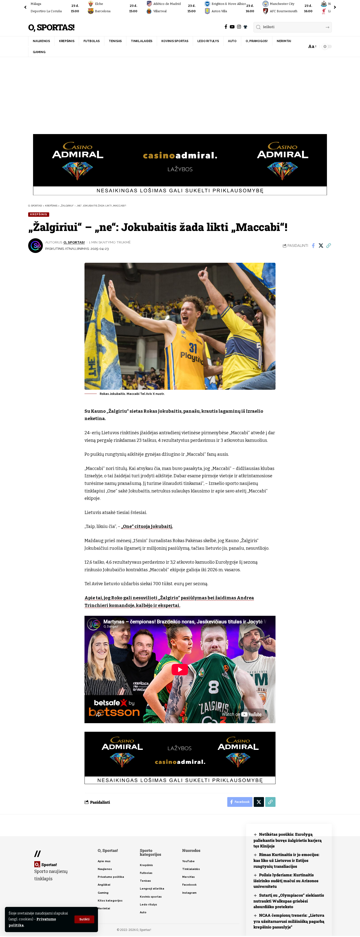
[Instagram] (239, 27)
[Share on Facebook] (313, 246)
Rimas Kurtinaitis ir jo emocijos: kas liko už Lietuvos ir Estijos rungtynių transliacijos (286, 860)
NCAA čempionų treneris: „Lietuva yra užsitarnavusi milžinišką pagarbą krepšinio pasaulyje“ (288, 921)
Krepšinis (38, 214)
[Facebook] (225, 27)
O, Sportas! (51, 27)
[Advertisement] (180, 93)
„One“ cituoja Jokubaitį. (147, 526)
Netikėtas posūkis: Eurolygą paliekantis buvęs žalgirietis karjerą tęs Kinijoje (287, 840)
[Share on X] (320, 246)
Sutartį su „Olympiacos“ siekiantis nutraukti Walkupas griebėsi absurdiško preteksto (288, 900)
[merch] (245, 27)
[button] (84, 919)
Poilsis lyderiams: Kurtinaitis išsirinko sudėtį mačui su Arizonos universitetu (285, 880)
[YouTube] (232, 27)
